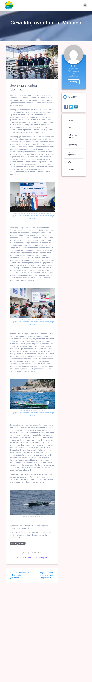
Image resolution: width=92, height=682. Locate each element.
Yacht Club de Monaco (25, 216)
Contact (71, 169)
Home (70, 120)
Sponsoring (72, 145)
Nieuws (23, 558)
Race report (41, 558)
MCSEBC (14, 543)
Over (70, 127)
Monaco (22, 543)
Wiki (69, 162)
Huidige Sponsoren (72, 153)
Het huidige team (72, 136)
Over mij (73, 82)
